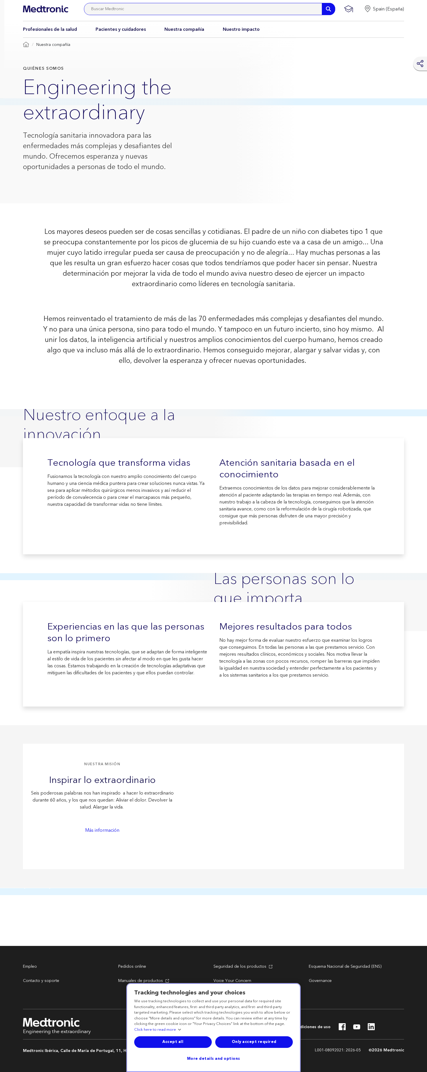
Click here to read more (155, 1030)
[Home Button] (26, 45)
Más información (102, 830)
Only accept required (254, 1042)
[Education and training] (348, 9)
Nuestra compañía (184, 29)
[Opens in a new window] (342, 1028)
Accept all (172, 1042)
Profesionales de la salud (50, 29)
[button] (384, 9)
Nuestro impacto (241, 29)
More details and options (213, 1058)
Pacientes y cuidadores (121, 29)
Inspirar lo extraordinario (102, 780)
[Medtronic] (45, 9)
